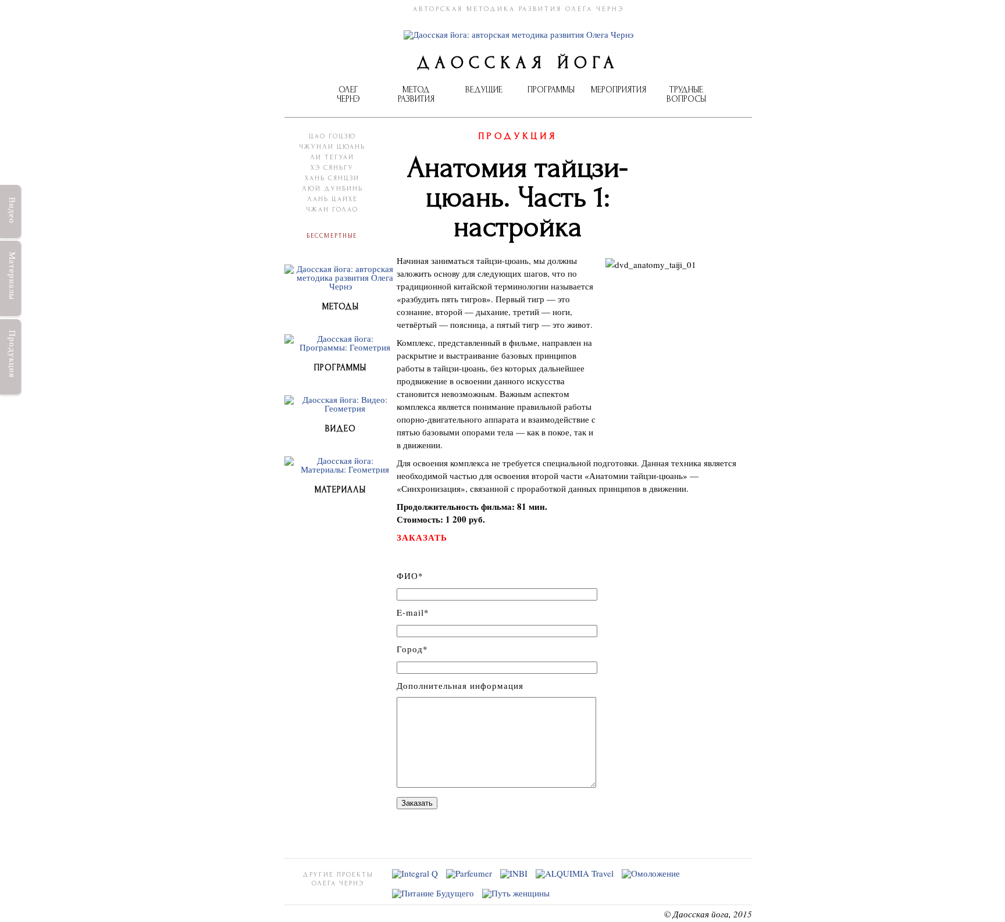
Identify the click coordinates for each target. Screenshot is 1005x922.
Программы (551, 90)
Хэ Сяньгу (332, 167)
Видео (13, 210)
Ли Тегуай (332, 157)
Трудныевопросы (686, 94)
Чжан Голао (332, 209)
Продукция (13, 353)
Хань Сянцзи (332, 178)
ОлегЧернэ (348, 94)
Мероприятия (618, 90)
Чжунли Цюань (332, 147)
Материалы (13, 276)
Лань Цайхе (332, 199)
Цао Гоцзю (332, 136)
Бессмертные (332, 235)
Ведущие (483, 90)
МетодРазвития (416, 94)
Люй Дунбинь (332, 188)
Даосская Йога (518, 62)
